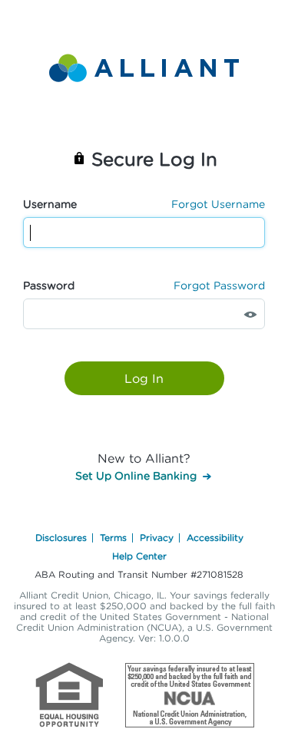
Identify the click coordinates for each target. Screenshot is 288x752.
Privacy (157, 537)
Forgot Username (218, 203)
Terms (113, 537)
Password (48, 285)
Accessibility (215, 537)
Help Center (139, 556)
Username (50, 203)
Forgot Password (219, 285)
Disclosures (61, 537)
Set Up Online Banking (136, 475)
